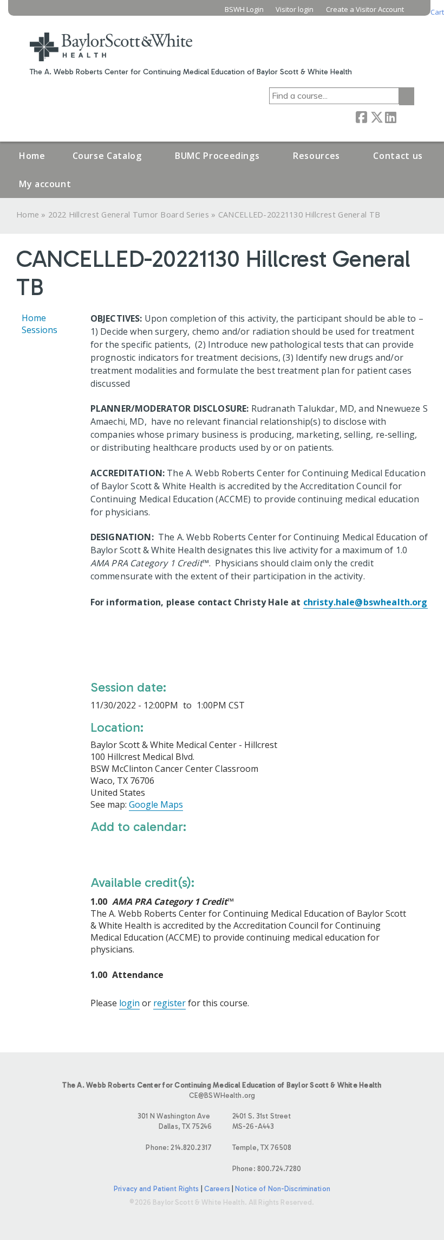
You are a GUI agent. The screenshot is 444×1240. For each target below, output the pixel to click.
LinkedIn (390, 116)
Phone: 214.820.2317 (178, 1147)
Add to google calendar (101, 850)
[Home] (111, 40)
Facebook (361, 116)
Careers (217, 1189)
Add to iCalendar (150, 849)
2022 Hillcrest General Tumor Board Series (128, 214)
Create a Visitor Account (365, 9)
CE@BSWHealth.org (222, 1095)
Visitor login (295, 9)
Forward (405, 116)
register (169, 1003)
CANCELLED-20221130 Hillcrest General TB (299, 214)
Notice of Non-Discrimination (282, 1189)
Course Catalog (107, 156)
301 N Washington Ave (175, 1121)
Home (32, 156)
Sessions (39, 330)
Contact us (397, 156)
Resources (316, 156)
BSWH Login (244, 9)
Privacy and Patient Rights (156, 1189)
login (129, 1003)
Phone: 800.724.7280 (266, 1169)
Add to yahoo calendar (126, 850)
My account (45, 184)
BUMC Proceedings (217, 156)
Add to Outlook (176, 850)
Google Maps (156, 804)
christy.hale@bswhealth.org (365, 602)
